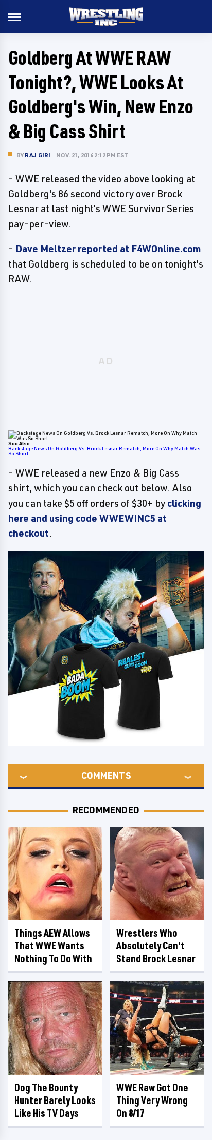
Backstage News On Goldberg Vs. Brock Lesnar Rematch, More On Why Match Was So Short (104, 451)
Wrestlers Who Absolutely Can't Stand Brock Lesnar (156, 945)
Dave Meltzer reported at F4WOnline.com (108, 248)
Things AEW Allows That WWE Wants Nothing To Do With (53, 945)
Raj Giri (38, 155)
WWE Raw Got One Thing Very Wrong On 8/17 (152, 1100)
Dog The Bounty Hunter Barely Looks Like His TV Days (55, 1100)
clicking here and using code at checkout (104, 518)
